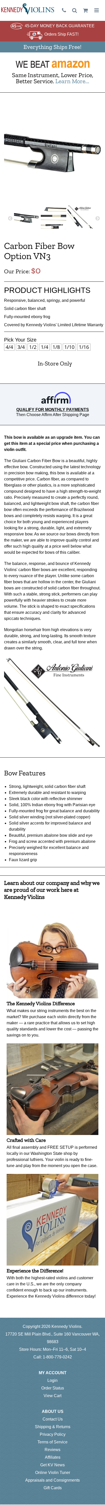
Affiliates (52, 1457)
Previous (10, 218)
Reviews (52, 1449)
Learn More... (72, 81)
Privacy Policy (52, 1434)
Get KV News (52, 1465)
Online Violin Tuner (52, 1472)
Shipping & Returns (52, 1427)
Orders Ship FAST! (61, 34)
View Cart (52, 1396)
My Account (53, 1373)
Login (52, 1380)
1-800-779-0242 (57, 1357)
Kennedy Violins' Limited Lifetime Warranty (64, 325)
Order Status (52, 1388)
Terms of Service (52, 1442)
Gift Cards (53, 1488)
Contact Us (53, 1419)
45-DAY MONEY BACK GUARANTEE (60, 26)
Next (97, 218)
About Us (52, 1411)
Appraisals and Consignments (52, 1480)
